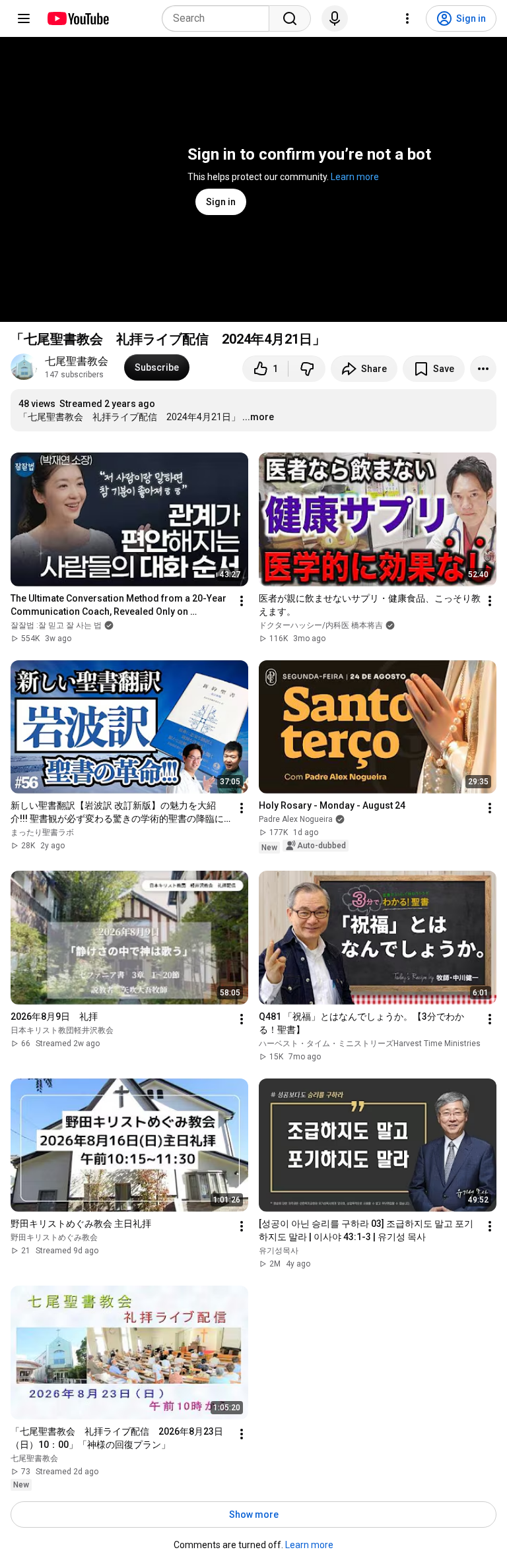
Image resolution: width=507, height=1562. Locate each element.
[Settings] (407, 18)
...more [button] (258, 417)
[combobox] (219, 18)
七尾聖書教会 (76, 361)
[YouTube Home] (77, 18)
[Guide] (24, 18)
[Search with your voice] (334, 18)
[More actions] (483, 369)
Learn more (355, 177)
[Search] (290, 18)
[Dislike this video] (306, 369)
